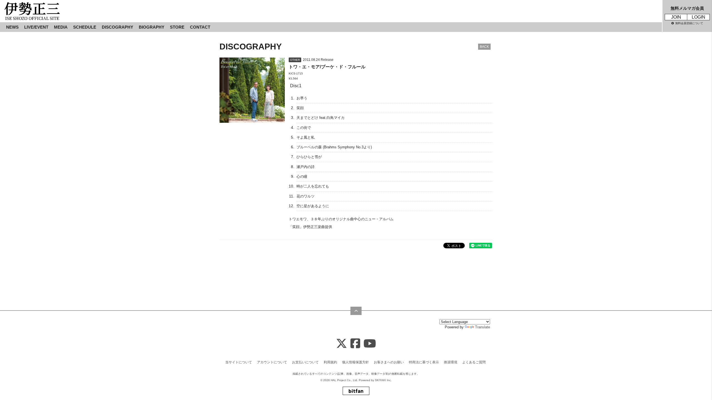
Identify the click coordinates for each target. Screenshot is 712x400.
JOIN (676, 17)
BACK (484, 47)
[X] (341, 343)
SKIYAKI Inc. (383, 380)
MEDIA (61, 27)
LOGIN (698, 17)
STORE (177, 27)
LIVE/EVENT (36, 27)
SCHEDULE (84, 27)
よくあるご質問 (474, 362)
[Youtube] (370, 343)
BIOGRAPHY (151, 27)
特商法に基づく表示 (424, 362)
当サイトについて (238, 362)
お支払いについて (305, 362)
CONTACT (200, 27)
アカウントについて (272, 362)
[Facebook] (355, 343)
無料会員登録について (689, 23)
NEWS (12, 27)
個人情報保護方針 (355, 362)
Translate (482, 327)
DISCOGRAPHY (117, 27)
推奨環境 (450, 362)
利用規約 (330, 362)
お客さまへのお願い (389, 362)
